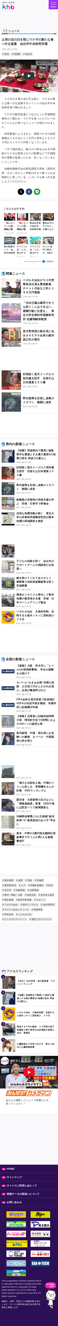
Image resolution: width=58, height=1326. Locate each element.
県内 (6, 54)
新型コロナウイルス (41, 919)
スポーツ (40, 900)
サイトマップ (14, 1177)
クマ (22, 885)
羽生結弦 (9, 914)
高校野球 (38, 909)
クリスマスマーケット (15, 919)
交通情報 (34, 890)
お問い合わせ (14, 1202)
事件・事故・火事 (13, 895)
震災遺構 (9, 900)
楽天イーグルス (30, 904)
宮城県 (16, 54)
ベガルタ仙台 (11, 904)
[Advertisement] (29, 361)
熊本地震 (9, 880)
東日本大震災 (47, 895)
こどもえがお (25, 914)
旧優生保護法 (36, 885)
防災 (50, 885)
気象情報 (20, 890)
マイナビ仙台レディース (16, 909)
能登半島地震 (25, 900)
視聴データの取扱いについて (23, 1193)
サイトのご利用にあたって (22, 1185)
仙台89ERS (48, 904)
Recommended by (33, 261)
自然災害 (31, 895)
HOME (11, 1168)
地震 (20, 880)
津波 (29, 880)
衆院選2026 (10, 885)
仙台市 (28, 54)
